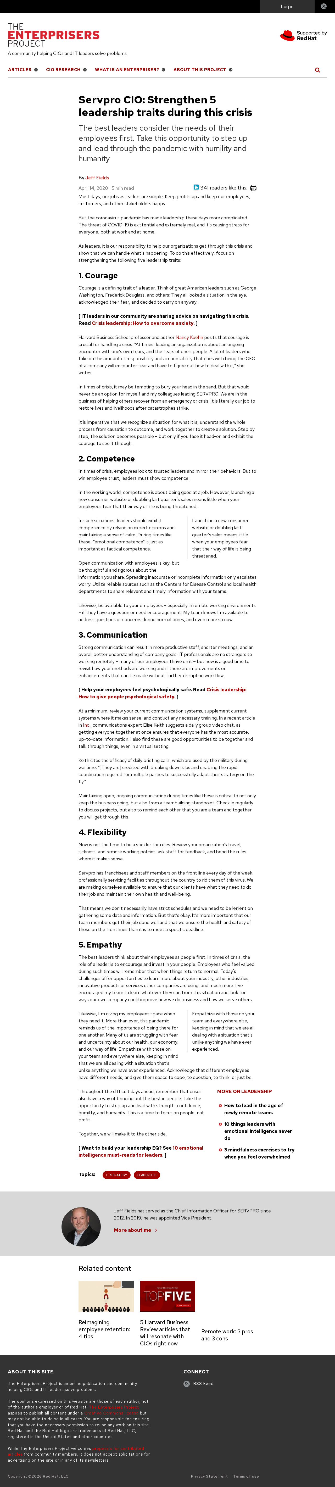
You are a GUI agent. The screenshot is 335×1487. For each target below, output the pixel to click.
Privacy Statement (209, 1476)
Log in (287, 6)
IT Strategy (116, 1175)
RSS (324, 6)
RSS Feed (203, 1383)
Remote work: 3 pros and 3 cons (227, 1335)
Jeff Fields (97, 178)
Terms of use (246, 1476)
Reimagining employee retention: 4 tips (104, 1329)
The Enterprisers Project (114, 1407)
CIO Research (63, 70)
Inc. (86, 725)
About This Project (200, 70)
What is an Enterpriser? (127, 70)
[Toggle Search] (318, 70)
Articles (20, 70)
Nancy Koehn (189, 337)
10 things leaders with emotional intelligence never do (258, 1131)
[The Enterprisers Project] (53, 35)
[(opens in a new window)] (303, 36)
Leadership (147, 1175)
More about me (132, 1230)
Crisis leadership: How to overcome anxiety (142, 323)
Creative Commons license (111, 1413)
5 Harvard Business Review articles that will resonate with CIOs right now (165, 1333)
